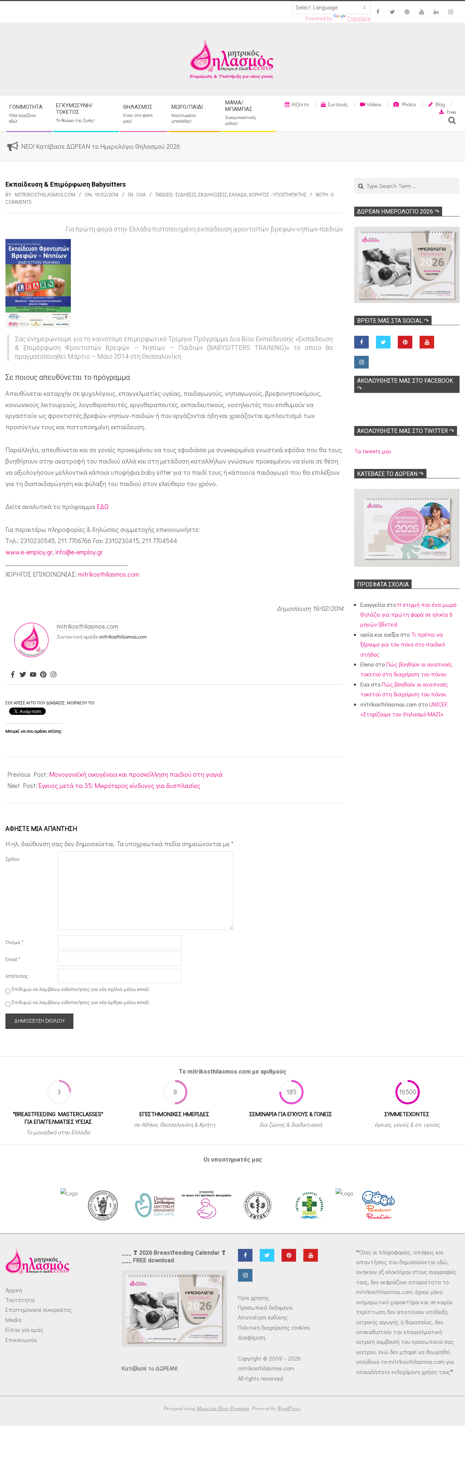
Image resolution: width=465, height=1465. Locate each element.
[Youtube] (33, 674)
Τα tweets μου (372, 451)
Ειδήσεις (185, 194)
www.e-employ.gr (28, 552)
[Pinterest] (43, 674)
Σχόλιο (12, 858)
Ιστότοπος (16, 975)
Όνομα (14, 942)
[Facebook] (12, 674)
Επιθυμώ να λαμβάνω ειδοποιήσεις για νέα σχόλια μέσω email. (81, 989)
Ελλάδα (238, 194)
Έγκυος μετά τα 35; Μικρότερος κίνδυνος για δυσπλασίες (119, 785)
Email (12, 959)
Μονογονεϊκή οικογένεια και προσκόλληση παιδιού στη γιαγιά (136, 774)
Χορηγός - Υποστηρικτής (277, 194)
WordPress (288, 1408)
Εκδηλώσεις (212, 194)
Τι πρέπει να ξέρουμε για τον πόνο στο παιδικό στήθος (402, 644)
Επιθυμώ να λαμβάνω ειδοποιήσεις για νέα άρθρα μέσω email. (81, 1002)
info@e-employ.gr (79, 552)
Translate (359, 18)
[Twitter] (23, 674)
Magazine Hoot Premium (223, 1408)
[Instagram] (53, 674)
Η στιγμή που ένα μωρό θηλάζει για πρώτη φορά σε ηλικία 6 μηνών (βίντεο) (408, 614)
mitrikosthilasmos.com (108, 574)
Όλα (141, 194)
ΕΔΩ (103, 506)
